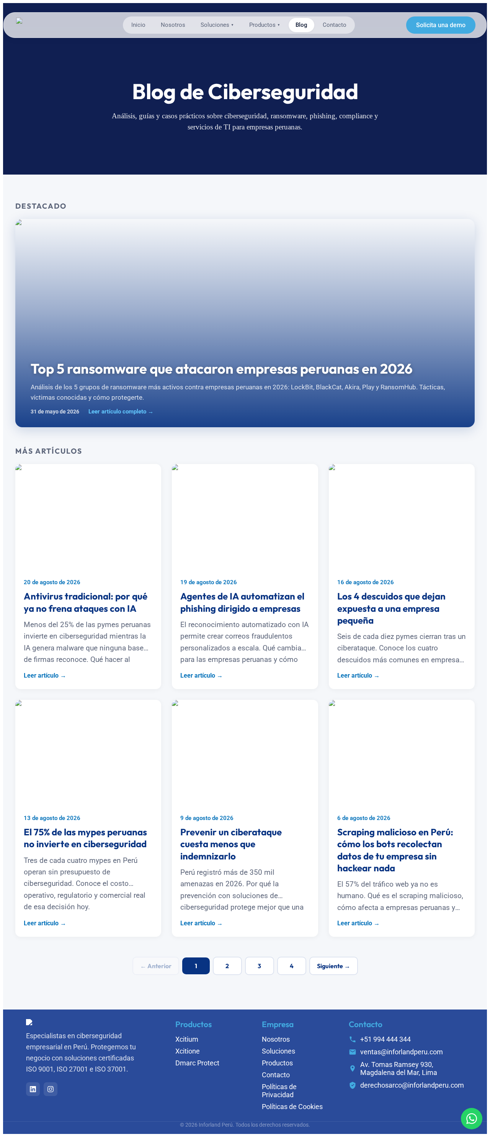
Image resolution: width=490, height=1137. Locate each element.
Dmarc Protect (197, 1063)
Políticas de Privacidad (279, 1091)
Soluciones (217, 25)
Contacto (334, 25)
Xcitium (186, 1039)
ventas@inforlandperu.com (401, 1052)
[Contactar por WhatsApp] (471, 1118)
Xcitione (187, 1051)
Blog (301, 25)
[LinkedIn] (33, 1089)
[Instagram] (50, 1089)
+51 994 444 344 (385, 1039)
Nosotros (173, 25)
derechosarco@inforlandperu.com (412, 1085)
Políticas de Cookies (292, 1107)
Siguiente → (333, 966)
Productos (264, 25)
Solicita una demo (441, 25)
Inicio (138, 25)
